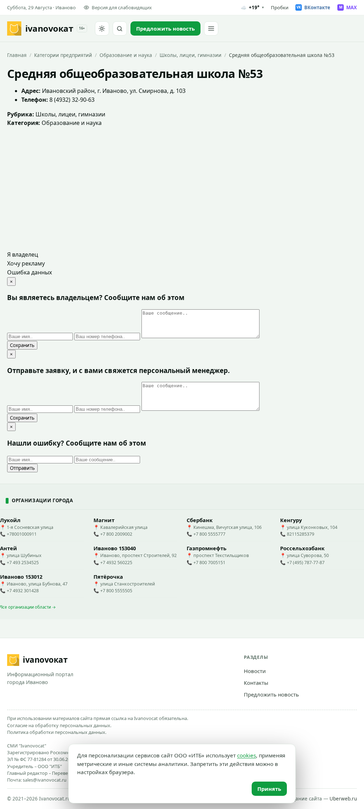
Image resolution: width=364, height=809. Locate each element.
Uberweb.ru (343, 798)
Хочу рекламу (26, 263)
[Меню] (211, 28)
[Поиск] (120, 28)
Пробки (279, 7)
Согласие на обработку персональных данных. (59, 725)
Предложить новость (271, 694)
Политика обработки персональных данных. (56, 732)
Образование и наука (126, 55)
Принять (269, 788)
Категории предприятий (63, 55)
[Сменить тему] (102, 28)
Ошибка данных (29, 272)
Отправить (22, 468)
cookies (246, 755)
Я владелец (22, 254)
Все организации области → (28, 607)
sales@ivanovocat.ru (44, 780)
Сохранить (22, 345)
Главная (17, 55)
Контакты (256, 682)
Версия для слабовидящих (122, 7)
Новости (255, 670)
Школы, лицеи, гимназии (190, 55)
